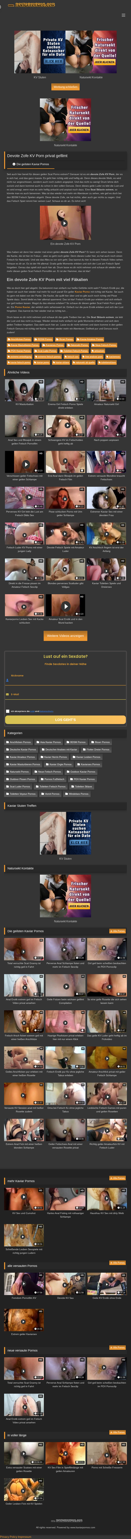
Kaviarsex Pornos (54, 345)
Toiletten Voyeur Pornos (22, 793)
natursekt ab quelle (85, 362)
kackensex (114, 356)
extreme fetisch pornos (49, 356)
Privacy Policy (8, 1536)
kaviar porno (43, 362)
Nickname (17, 675)
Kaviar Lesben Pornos (88, 757)
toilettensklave (108, 362)
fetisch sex (73, 356)
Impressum (24, 1536)
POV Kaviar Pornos (21, 351)
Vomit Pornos (52, 793)
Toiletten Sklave (83, 786)
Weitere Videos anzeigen (65, 636)
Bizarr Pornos (66, 339)
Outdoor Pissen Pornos (22, 779)
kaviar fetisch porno (20, 362)
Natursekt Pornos (79, 345)
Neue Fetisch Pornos (105, 345)
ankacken (99, 351)
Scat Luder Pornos (47, 351)
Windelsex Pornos (78, 793)
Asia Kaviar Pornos (50, 742)
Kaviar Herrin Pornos (55, 757)
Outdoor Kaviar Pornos (82, 771)
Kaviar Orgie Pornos (60, 764)
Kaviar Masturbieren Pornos (25, 345)
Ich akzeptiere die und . (32, 711)
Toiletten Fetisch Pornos (76, 351)
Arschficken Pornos (21, 339)
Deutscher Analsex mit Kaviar (61, 749)
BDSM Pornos (45, 339)
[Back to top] (120, 1529)
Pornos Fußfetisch (54, 779)
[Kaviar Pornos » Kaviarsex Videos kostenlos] (65, 5)
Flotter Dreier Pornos (98, 749)
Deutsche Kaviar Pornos (23, 749)
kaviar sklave (62, 362)
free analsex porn (93, 356)
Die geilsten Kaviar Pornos (32, 164)
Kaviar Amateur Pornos (91, 339)
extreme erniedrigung (21, 356)
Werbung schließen (65, 86)
